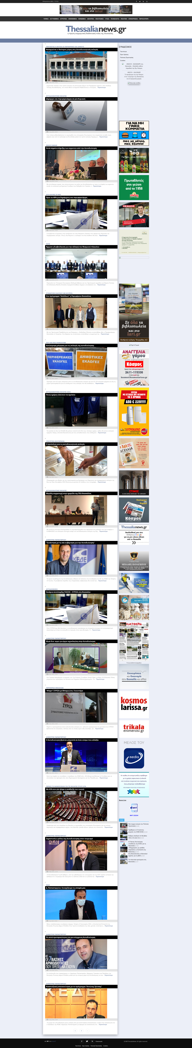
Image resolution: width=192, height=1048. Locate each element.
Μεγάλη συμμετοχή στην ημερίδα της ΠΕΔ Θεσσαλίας (68, 493)
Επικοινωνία (99, 1041)
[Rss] (92, 1041)
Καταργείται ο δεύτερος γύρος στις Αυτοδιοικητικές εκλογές (72, 49)
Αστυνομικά (54, 19)
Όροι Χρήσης (124, 54)
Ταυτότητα (123, 51)
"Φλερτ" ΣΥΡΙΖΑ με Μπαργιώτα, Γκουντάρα (64, 691)
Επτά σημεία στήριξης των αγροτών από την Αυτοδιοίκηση (71, 148)
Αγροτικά (63, 19)
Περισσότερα (102, 87)
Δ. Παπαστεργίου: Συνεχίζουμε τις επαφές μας (65, 888)
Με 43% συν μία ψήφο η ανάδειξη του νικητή (65, 789)
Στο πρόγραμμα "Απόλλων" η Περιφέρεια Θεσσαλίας (68, 296)
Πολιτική (124, 19)
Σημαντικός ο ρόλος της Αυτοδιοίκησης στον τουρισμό (69, 838)
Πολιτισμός (100, 19)
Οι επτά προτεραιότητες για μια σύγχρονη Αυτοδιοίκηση (70, 937)
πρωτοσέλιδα (131, 662)
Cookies (122, 60)
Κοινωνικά (82, 19)
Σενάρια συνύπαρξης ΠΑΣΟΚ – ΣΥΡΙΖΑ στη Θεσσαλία (68, 592)
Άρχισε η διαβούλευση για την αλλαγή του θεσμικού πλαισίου (72, 247)
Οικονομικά (72, 19)
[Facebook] (82, 1041)
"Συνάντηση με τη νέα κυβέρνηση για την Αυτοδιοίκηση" (70, 543)
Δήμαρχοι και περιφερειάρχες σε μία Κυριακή (65, 99)
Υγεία (107, 19)
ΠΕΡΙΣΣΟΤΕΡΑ (143, 19)
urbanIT (54, 1041)
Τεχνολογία (115, 19)
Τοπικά (46, 19)
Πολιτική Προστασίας (126, 57)
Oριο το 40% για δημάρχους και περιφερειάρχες (66, 197)
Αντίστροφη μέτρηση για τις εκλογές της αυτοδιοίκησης (70, 345)
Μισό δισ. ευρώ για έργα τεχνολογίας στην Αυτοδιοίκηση (70, 641)
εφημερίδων (139, 662)
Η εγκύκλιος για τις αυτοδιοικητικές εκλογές (65, 444)
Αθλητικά (90, 19)
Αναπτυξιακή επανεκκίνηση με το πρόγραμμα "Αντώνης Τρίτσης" (74, 986)
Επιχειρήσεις (133, 19)
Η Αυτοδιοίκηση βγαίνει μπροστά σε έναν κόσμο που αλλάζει (72, 740)
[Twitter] (87, 1041)
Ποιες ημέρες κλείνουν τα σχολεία (60, 395)
